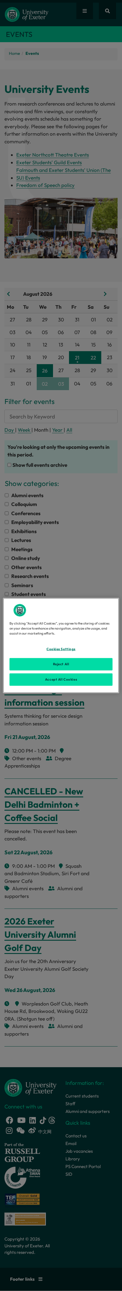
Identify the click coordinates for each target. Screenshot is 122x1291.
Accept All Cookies (61, 679)
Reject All (61, 664)
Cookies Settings (61, 649)
